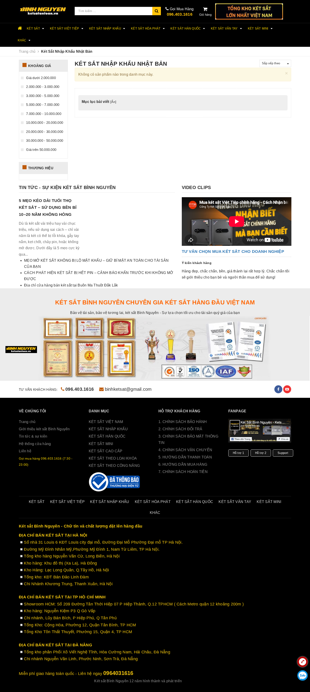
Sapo (211, 681)
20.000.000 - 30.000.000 (44, 132)
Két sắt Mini (258, 28)
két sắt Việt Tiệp (65, 28)
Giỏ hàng (205, 14)
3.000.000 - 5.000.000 (42, 96)
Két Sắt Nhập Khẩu (105, 28)
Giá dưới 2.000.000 (40, 78)
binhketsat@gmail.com (128, 389)
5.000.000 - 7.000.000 (42, 105)
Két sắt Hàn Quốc (186, 28)
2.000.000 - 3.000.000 (42, 87)
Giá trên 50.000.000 (40, 150)
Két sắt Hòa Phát (146, 28)
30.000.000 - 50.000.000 (44, 140)
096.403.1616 (179, 14)
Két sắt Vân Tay (225, 28)
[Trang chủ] (43, 11)
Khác (22, 40)
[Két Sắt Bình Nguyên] (115, 482)
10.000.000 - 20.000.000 (44, 122)
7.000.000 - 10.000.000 (43, 114)
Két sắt (34, 28)
